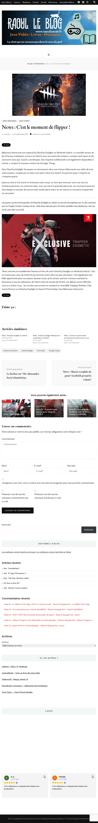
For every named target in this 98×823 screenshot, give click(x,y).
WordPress (86, 819)
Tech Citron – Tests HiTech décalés (17, 692)
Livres (16, 2)
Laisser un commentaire (41, 134)
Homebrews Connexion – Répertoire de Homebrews (25, 686)
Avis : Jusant (75, 615)
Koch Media (41, 351)
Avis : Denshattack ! (11, 568)
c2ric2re (7, 134)
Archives (5, 642)
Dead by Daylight (27, 351)
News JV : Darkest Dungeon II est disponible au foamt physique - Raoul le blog (36, 620)
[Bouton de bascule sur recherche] (94, 2)
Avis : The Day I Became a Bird (16, 578)
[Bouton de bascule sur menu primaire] (49, 55)
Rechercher (6, 525)
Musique (25, 2)
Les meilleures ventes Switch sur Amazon (19, 552)
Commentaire (8, 439)
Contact (36, 2)
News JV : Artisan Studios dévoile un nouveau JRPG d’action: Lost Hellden (79, 411)
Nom (4, 465)
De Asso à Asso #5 (11, 583)
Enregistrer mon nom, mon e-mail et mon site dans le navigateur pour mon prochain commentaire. (48, 483)
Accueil (43, 2)
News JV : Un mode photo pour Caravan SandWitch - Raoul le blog (31, 609)
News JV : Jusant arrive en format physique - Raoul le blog (27, 625)
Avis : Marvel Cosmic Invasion (15, 588)
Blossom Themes (65, 819)
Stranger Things (54, 351)
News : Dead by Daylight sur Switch (14, 335)
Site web (71, 465)
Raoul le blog (24, 819)
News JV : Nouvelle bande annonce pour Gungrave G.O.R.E (46, 411)
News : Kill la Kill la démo (14, 414)
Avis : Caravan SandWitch (72, 609)
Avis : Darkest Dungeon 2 (82, 620)
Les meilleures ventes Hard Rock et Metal (53, 552)
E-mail (37, 465)
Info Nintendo (9, 121)
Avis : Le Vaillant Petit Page (78, 604)
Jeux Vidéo (6, 2)
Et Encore (52, 2)
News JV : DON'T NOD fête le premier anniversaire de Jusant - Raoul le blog (35, 615)
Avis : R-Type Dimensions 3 (15, 573)
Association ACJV (66, 2)
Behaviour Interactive (10, 351)
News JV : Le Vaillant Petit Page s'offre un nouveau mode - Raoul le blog (34, 604)
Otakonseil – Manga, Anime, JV (15, 679)
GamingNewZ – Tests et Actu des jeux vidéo (21, 673)
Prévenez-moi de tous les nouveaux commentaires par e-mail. (15, 498)
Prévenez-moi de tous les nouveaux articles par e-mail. (47, 496)
